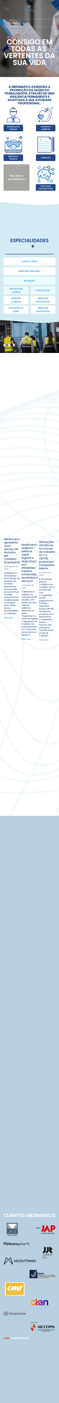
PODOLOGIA (43, 290)
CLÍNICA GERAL (29, 261)
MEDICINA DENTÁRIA (29, 271)
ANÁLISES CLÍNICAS (16, 300)
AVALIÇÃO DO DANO (16, 309)
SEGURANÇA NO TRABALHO (13, 128)
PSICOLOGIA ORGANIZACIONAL (45, 187)
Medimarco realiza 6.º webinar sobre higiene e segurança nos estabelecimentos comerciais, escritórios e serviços (30, 563)
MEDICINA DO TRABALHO (13, 157)
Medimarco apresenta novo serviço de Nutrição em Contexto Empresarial (12, 550)
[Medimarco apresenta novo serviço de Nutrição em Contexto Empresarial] (12, 527)
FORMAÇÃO (45, 157)
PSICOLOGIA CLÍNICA (16, 290)
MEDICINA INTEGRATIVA (43, 300)
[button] (51, 516)
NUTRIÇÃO (29, 280)
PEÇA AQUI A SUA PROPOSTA (16, 177)
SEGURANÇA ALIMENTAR (46, 128)
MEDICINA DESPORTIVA (43, 309)
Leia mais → (10, 617)
